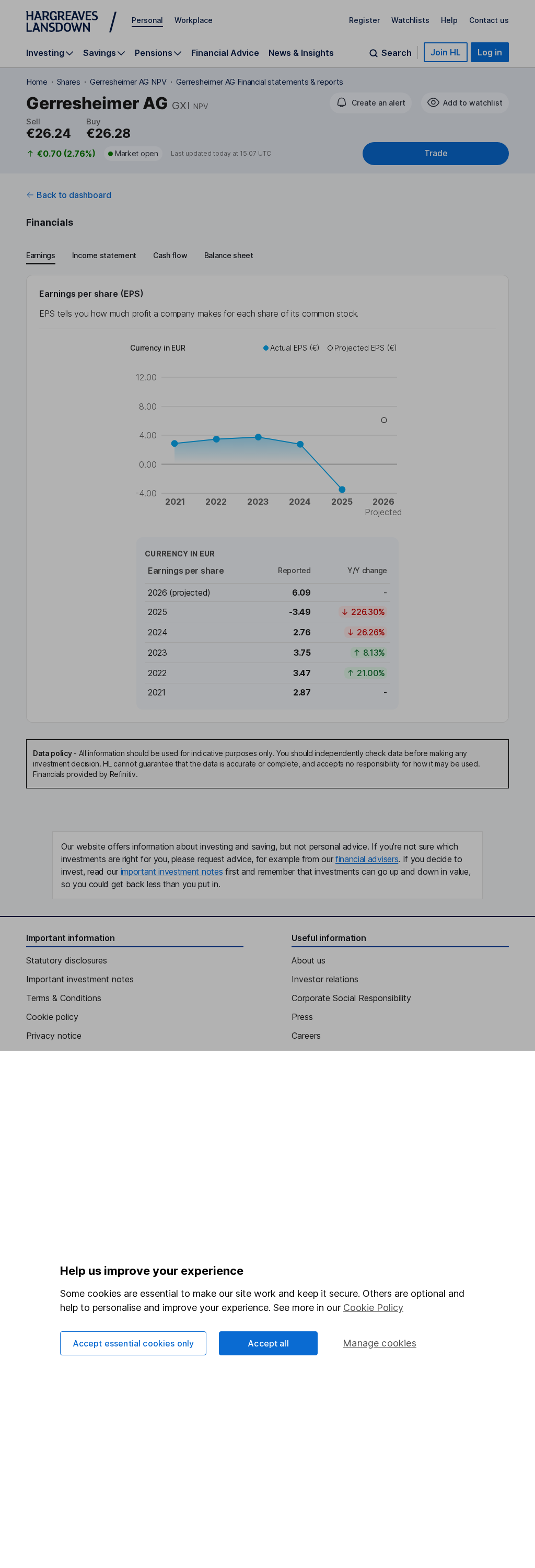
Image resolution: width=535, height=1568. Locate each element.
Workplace (194, 20)
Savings (99, 53)
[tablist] (139, 256)
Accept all (268, 1343)
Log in (490, 52)
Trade (435, 153)
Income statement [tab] (104, 255)
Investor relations (325, 979)
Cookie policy (52, 1017)
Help (449, 20)
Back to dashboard (74, 195)
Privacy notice (54, 1035)
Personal (147, 20)
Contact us (489, 20)
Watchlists (410, 20)
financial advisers (366, 859)
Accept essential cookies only (133, 1343)
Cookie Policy (373, 1307)
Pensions (153, 53)
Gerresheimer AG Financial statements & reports (259, 82)
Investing (45, 53)
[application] (267, 432)
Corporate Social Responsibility (351, 998)
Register (364, 20)
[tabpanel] (267, 499)
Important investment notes (80, 979)
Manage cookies (379, 1343)
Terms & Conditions (63, 998)
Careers (306, 1035)
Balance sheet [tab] (228, 255)
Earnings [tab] (40, 255)
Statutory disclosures (66, 960)
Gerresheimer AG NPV (128, 82)
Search (396, 53)
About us (308, 960)
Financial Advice (225, 53)
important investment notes (172, 871)
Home (37, 82)
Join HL (446, 52)
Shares (68, 82)
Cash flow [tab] (170, 255)
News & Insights (301, 53)
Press (302, 1017)
